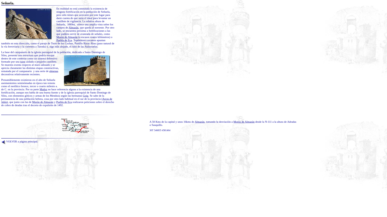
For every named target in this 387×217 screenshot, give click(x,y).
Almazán (73, 27)
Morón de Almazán (67, 37)
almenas (53, 71)
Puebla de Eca (64, 40)
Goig (85, 95)
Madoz (43, 89)
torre (22, 61)
